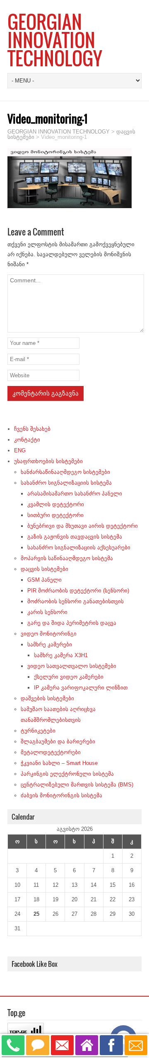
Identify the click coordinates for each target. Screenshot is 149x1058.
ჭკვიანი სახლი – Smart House (59, 763)
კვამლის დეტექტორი (55, 504)
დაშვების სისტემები (47, 698)
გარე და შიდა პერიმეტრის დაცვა (71, 623)
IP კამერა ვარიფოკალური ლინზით (80, 687)
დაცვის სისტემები (44, 569)
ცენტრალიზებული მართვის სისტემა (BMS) (77, 784)
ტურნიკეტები (38, 731)
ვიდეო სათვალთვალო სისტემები (71, 666)
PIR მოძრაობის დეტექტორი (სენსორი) (78, 590)
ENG (20, 450)
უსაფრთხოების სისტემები (48, 461)
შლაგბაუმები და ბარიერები (58, 741)
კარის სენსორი (47, 612)
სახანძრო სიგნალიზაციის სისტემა (66, 483)
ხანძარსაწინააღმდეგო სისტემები (65, 472)
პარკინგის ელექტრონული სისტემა (67, 774)
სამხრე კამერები (49, 644)
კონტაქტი (27, 440)
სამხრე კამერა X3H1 (61, 655)
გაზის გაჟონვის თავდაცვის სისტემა (74, 537)
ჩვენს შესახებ (32, 429)
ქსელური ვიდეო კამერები (68, 677)
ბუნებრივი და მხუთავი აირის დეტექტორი (82, 526)
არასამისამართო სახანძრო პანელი (74, 493)
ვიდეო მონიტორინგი (49, 634)
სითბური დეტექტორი (55, 515)
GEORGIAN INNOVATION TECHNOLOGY (54, 40)
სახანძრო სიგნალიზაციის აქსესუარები (78, 547)
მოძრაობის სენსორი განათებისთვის (75, 601)
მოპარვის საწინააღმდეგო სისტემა (67, 558)
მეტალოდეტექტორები (51, 752)
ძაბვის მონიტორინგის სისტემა (61, 795)
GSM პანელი (44, 580)
